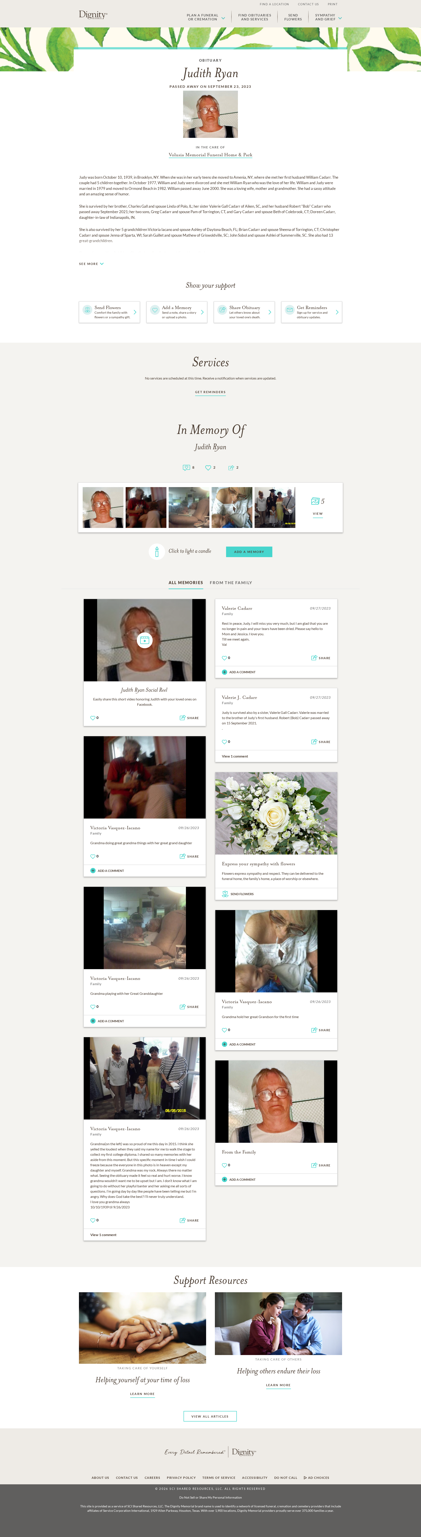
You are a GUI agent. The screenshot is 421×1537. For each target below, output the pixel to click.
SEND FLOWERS (242, 894)
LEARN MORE (142, 1394)
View (318, 513)
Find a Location (274, 4)
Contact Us (308, 4)
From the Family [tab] (231, 582)
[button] (206, 17)
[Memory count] (186, 467)
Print (333, 4)
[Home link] (93, 15)
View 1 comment (235, 756)
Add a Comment (242, 672)
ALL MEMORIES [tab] (186, 582)
